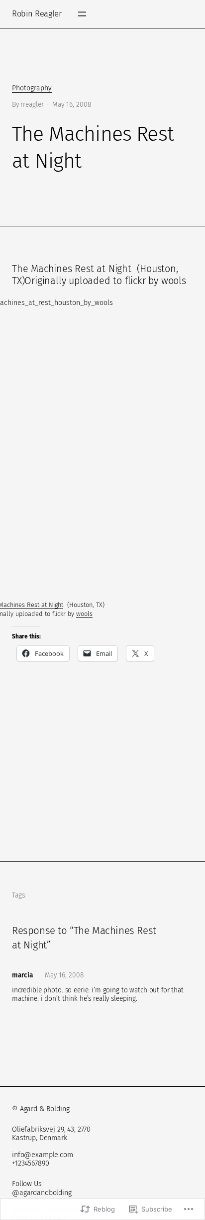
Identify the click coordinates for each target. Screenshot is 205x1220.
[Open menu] (82, 14)
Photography (32, 88)
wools (84, 613)
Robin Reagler (37, 13)
